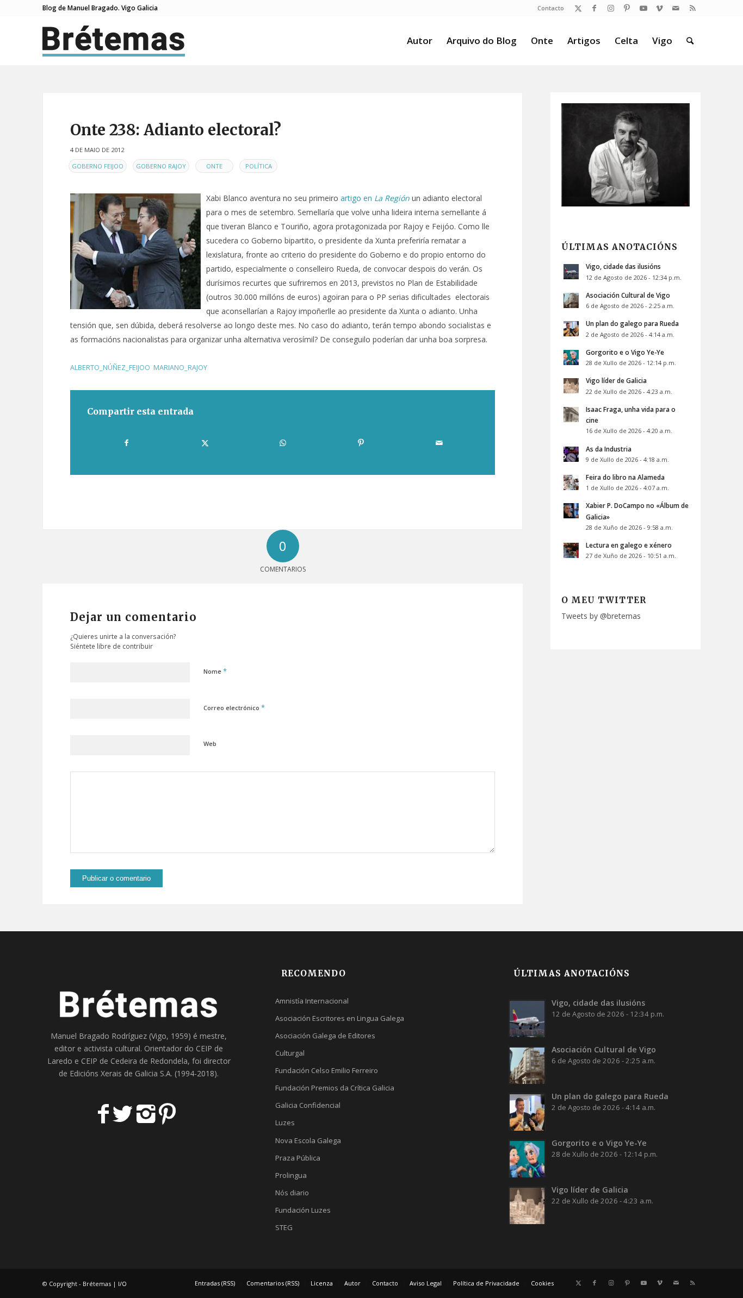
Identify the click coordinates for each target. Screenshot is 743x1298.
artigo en (375, 198)
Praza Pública (297, 1158)
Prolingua (291, 1175)
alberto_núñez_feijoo (110, 367)
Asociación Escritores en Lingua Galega (339, 1018)
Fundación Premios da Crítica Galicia (334, 1088)
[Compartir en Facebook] (126, 442)
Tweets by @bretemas (601, 616)
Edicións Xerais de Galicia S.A (120, 1073)
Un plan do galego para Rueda (632, 323)
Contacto (550, 8)
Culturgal (290, 1053)
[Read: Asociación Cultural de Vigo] (571, 300)
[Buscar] (690, 41)
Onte (214, 166)
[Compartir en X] (204, 442)
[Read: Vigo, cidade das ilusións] (571, 271)
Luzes (285, 1122)
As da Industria (608, 448)
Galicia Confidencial (307, 1105)
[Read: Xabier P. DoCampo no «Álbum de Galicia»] (571, 511)
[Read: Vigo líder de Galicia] (571, 386)
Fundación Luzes (303, 1210)
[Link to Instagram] (610, 8)
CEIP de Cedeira (109, 1061)
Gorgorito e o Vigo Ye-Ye (625, 352)
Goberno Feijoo (97, 166)
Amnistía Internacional (312, 1001)
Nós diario (292, 1192)
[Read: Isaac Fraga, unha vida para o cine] (571, 414)
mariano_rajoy (180, 367)
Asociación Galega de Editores (325, 1035)
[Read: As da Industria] (571, 454)
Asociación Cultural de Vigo (628, 295)
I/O (122, 1284)
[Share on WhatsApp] (282, 442)
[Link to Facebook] (594, 8)
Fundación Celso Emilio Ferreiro (326, 1070)
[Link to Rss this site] (692, 8)
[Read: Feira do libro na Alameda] (571, 482)
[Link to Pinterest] (627, 8)
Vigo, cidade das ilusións (623, 266)
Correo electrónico (234, 707)
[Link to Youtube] (643, 8)
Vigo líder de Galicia (616, 380)
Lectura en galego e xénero (629, 545)
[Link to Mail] (676, 8)
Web (209, 743)
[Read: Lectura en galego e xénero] (571, 550)
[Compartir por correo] (439, 442)
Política (258, 166)
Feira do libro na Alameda (625, 477)
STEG (284, 1227)
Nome (215, 671)
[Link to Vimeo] (659, 8)
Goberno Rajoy (161, 166)
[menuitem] (548, 8)
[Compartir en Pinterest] (360, 442)
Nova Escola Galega (308, 1140)
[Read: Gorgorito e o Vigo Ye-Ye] (571, 357)
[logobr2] (113, 41)
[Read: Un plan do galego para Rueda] (571, 328)
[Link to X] (578, 8)
